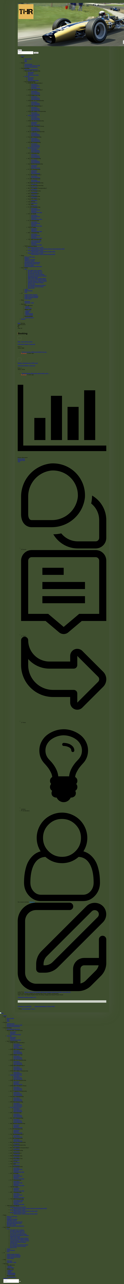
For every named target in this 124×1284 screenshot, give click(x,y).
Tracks (26, 289)
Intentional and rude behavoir (32, 262)
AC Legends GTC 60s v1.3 (35, 273)
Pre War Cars (31, 284)
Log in (33, 1008)
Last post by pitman (26, 344)
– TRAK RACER (28, 315)
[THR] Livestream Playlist (31, 297)
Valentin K (32, 902)
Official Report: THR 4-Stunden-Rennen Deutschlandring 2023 (48, 249)
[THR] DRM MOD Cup (34, 115)
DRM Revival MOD (33, 277)
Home (22, 56)
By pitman (23, 353)
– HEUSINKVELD (29, 317)
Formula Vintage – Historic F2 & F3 (37, 281)
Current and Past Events (31, 67)
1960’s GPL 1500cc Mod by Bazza (37, 278)
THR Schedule (28, 64)
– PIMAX (26, 312)
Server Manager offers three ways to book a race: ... (36, 373)
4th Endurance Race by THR (35, 250)
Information (31, 72)
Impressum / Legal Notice (24, 1006)
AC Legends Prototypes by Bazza (37, 285)
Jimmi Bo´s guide (29, 265)
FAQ (25, 60)
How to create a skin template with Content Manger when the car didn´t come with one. (47, 992)
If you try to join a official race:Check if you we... (34, 352)
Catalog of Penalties (29, 259)
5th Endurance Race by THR (35, 253)
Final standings (35, 134)
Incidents (26, 258)
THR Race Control (29, 261)
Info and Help (28, 58)
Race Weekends (35, 88)
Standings (30, 73)
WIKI (25, 61)
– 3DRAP (26, 306)
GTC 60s (26, 76)
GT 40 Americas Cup (33, 147)
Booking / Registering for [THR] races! (28, 363)
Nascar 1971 (31, 288)
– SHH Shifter (28, 308)
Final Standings (35, 85)
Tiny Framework (26, 1008)
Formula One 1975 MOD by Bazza (37, 280)
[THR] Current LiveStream (31, 296)
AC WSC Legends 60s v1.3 (35, 271)
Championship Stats (33, 75)
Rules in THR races (29, 257)
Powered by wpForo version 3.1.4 (27, 997)
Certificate (34, 87)
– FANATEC (27, 311)
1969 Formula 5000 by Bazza (36, 282)
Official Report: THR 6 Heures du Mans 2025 (43, 254)
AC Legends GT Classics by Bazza (37, 275)
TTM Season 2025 (36, 240)
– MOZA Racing (28, 313)
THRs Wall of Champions (31, 69)
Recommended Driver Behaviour (33, 266)
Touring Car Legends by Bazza (36, 274)
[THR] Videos (28, 298)
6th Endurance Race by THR (32, 65)
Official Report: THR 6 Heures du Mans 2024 (43, 251)
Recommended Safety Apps (31, 263)
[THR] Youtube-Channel (30, 294)
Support (23, 319)
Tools (25, 292)
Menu (19, 50)
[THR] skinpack (28, 290)
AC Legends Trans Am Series (36, 286)
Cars (25, 269)
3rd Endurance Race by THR (35, 247)
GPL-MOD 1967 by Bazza (35, 270)
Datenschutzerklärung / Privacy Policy (45, 1006)
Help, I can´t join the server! (25, 341)
